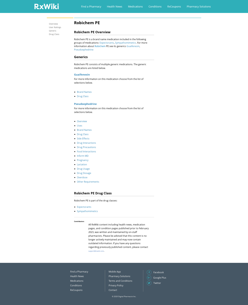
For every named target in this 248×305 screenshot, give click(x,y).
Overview (82, 121)
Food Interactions (86, 151)
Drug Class (83, 96)
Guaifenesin (133, 46)
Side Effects (83, 138)
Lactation (82, 164)
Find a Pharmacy (91, 6)
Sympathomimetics (125, 42)
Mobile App (115, 271)
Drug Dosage (84, 173)
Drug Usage (83, 168)
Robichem (100, 46)
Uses (79, 125)
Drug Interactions (86, 142)
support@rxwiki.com (96, 251)
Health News (114, 6)
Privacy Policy (116, 285)
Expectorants (107, 42)
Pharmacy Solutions (199, 6)
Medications (135, 6)
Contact (113, 290)
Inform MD (83, 155)
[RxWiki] (46, 6)
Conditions (155, 6)
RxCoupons (174, 6)
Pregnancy (82, 160)
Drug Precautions (86, 147)
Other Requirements (88, 181)
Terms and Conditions (120, 280)
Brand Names (84, 92)
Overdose (82, 177)
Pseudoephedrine (83, 49)
